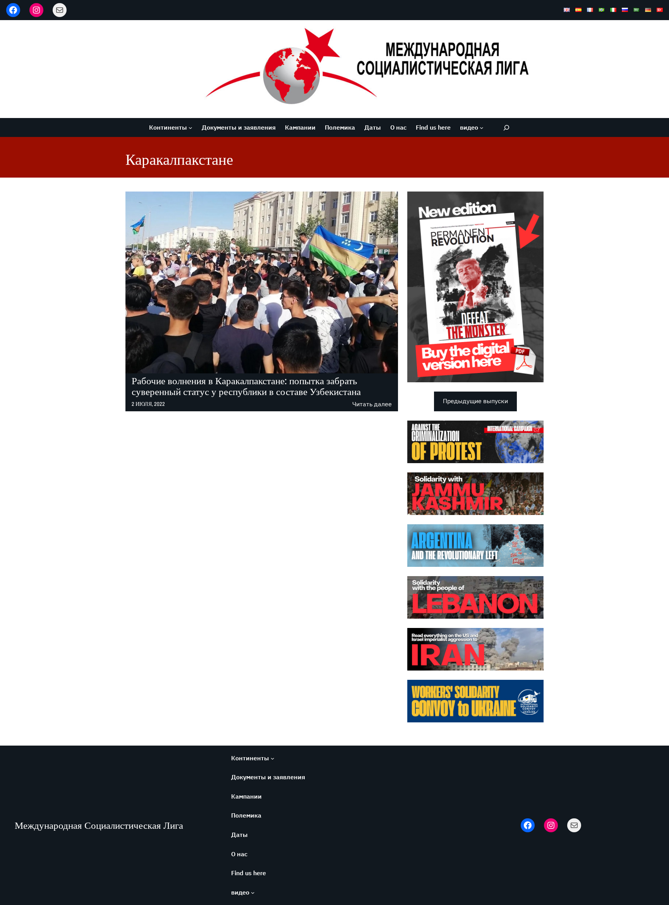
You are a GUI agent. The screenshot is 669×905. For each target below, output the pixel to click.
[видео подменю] (482, 128)
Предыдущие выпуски (475, 401)
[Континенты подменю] (190, 128)
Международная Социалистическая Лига (99, 825)
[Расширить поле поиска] (506, 127)
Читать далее (372, 404)
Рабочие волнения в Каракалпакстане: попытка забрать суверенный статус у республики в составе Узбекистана (246, 386)
